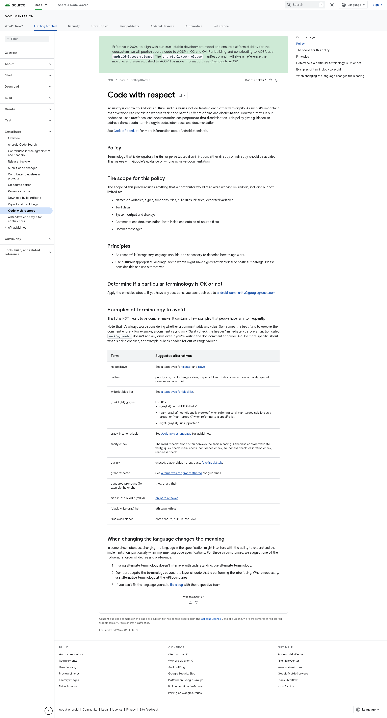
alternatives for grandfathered (181, 473)
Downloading (67, 667)
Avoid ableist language (176, 433)
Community (90, 709)
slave (201, 367)
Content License (211, 619)
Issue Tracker (286, 686)
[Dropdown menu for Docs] (47, 5)
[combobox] (305, 4)
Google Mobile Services (293, 673)
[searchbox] (27, 39)
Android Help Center (291, 654)
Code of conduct (126, 131)
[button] (24, 64)
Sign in (377, 5)
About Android (69, 709)
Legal (104, 709)
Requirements (68, 660)
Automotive (193, 26)
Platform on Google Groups (185, 680)
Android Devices (162, 26)
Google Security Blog (181, 673)
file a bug (176, 585)
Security (74, 26)
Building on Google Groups (185, 686)
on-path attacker (166, 498)
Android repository (71, 654)
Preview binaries (69, 673)
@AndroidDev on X (180, 660)
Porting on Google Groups (185, 693)
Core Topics (100, 26)
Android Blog (176, 667)
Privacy (131, 709)
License (117, 709)
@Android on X (178, 654)
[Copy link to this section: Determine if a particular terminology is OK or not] (227, 284)
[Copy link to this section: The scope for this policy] (169, 178)
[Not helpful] (277, 80)
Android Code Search (73, 5)
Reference (221, 26)
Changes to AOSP (224, 61)
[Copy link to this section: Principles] (134, 246)
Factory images (69, 680)
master (186, 367)
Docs (38, 5)
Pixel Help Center (288, 660)
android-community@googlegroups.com (246, 293)
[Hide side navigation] (49, 711)
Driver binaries (68, 686)
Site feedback (149, 709)
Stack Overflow (288, 680)
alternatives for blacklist (177, 392)
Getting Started (45, 26)
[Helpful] (270, 80)
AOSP (110, 80)
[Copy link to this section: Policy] (125, 148)
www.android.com (290, 667)
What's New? (14, 26)
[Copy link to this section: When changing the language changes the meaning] (228, 539)
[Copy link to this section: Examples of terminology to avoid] (189, 310)
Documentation (19, 16)
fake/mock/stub (212, 462)
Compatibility (129, 26)
